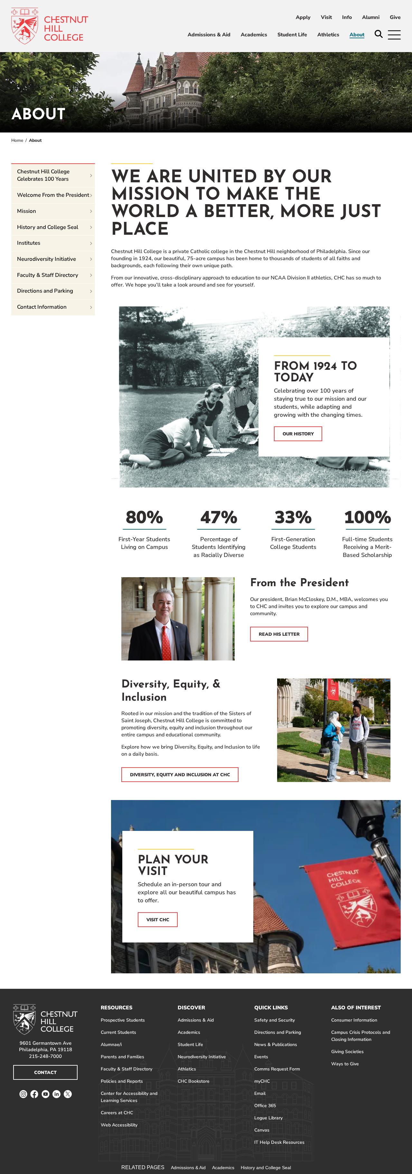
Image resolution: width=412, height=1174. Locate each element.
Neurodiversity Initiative (46, 259)
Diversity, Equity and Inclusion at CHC (180, 775)
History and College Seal (47, 227)
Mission (26, 211)
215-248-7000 (45, 1056)
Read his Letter (279, 634)
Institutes (28, 243)
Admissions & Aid (188, 1167)
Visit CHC (157, 920)
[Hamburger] (394, 35)
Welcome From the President (53, 195)
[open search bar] (379, 34)
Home (17, 140)
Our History (298, 434)
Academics (223, 1167)
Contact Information (42, 307)
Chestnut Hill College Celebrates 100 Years (43, 175)
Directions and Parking (45, 291)
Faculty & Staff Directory (47, 275)
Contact (45, 1072)
